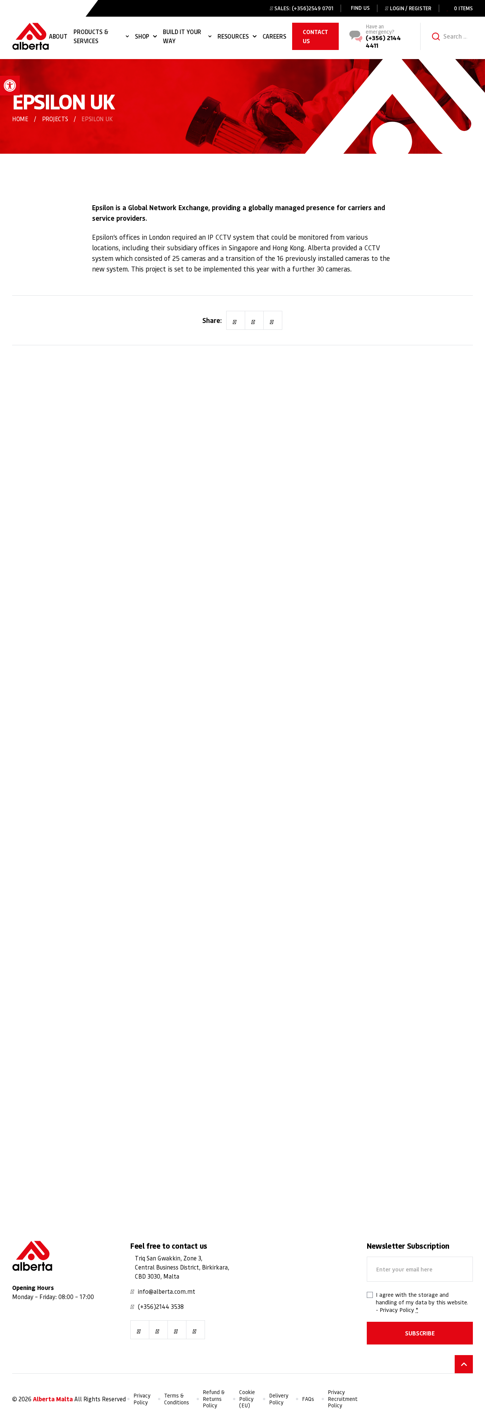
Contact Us (315, 36)
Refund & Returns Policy (214, 1398)
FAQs (308, 1399)
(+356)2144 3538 (161, 1306)
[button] (10, 85)
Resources (233, 36)
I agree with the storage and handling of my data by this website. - (422, 1302)
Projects (55, 119)
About (58, 36)
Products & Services (91, 36)
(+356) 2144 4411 (383, 41)
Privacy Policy (397, 1309)
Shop (142, 36)
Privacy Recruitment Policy (343, 1398)
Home (20, 119)
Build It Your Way (182, 36)
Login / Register (410, 8)
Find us (360, 8)
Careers (274, 36)
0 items (463, 8)
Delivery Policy (278, 1398)
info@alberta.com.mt (166, 1291)
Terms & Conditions (176, 1398)
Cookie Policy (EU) (247, 1398)
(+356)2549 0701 (312, 8)
